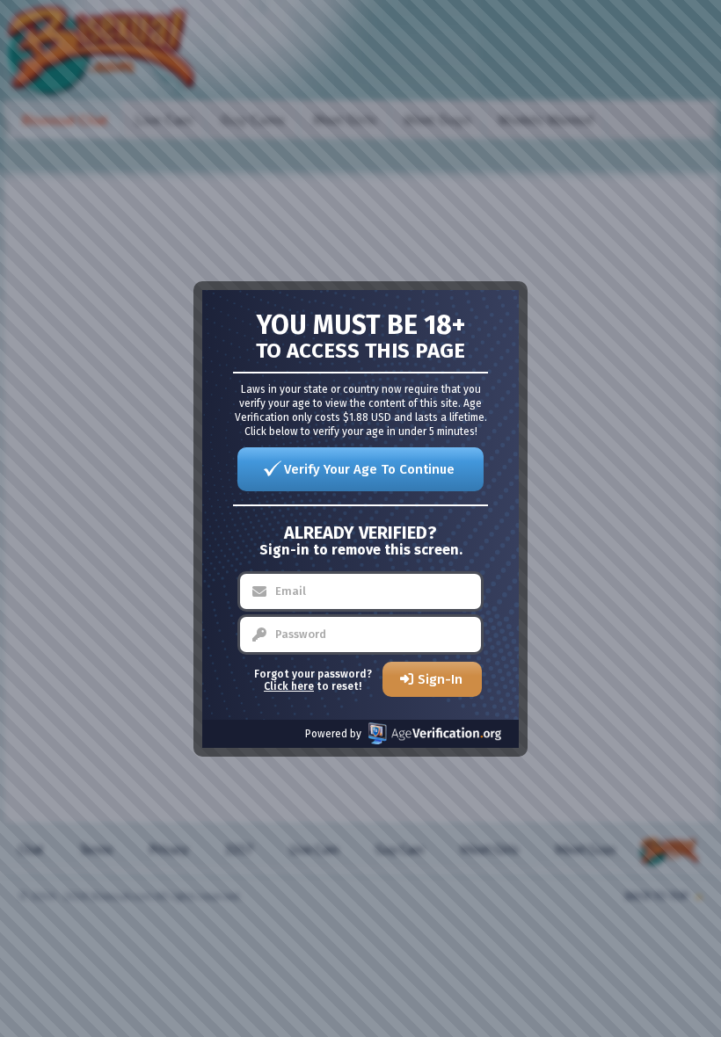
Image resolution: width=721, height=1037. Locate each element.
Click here (289, 686)
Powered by (333, 734)
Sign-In (440, 679)
